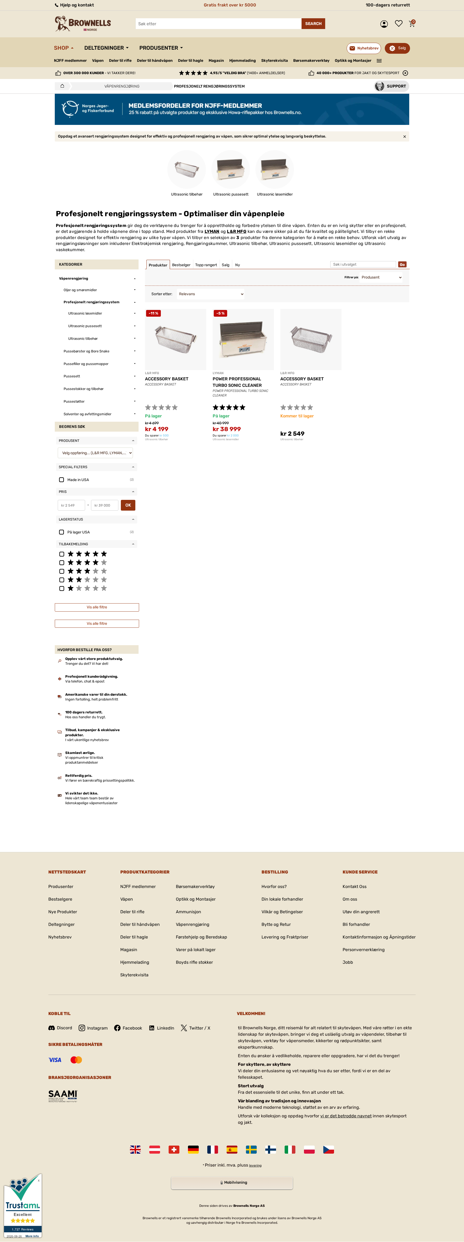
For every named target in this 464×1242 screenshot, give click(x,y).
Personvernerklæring (364, 949)
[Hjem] (61, 86)
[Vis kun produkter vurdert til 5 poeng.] (96, 554)
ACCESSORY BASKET (167, 378)
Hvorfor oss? (274, 886)
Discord (64, 1027)
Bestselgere (60, 899)
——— (379, 60)
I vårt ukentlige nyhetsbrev (87, 740)
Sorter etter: (161, 294)
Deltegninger (104, 48)
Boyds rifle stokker (194, 962)
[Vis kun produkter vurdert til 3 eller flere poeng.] (96, 571)
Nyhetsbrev (60, 937)
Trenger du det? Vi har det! (86, 664)
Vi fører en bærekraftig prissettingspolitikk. (100, 780)
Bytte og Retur (276, 924)
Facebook (132, 1028)
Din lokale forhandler (282, 899)
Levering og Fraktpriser (285, 937)
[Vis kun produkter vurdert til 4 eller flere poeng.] (96, 562)
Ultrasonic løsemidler (226, 439)
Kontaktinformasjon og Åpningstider (379, 937)
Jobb (348, 962)
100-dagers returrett (388, 5)
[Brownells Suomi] (270, 1150)
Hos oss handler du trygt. (85, 717)
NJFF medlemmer (70, 60)
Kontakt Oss (355, 886)
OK (128, 505)
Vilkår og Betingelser (282, 911)
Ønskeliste (400, 24)
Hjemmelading (242, 60)
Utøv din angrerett (361, 911)
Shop (61, 48)
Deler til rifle (120, 60)
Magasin (216, 60)
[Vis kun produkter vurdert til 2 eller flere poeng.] (96, 579)
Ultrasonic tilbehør (156, 439)
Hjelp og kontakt (76, 5)
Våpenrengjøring (192, 924)
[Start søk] (313, 23)
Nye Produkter (62, 911)
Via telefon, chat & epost (84, 681)
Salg (402, 48)
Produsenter (158, 48)
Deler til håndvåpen (155, 60)
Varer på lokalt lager (196, 949)
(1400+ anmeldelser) (247, 73)
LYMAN (212, 231)
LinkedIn (165, 1028)
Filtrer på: (351, 277)
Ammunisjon (188, 911)
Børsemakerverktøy (311, 60)
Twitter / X (199, 1028)
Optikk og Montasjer (353, 60)
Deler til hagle (190, 60)
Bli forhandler (356, 924)
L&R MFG (236, 231)
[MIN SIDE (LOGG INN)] (385, 24)
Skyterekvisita (274, 60)
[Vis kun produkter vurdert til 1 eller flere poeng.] (96, 588)
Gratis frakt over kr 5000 (230, 5)
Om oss (350, 899)
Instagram (97, 1028)
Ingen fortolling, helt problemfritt (91, 699)
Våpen (98, 60)
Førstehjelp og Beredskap (201, 937)
